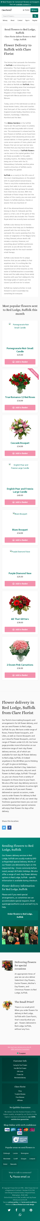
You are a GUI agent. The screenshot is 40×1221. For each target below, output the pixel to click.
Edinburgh (6, 1153)
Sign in (27, 20)
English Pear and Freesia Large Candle (20, 490)
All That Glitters (20, 618)
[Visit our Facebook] (16, 1210)
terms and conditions (29, 1202)
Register (34, 20)
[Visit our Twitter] (9, 1210)
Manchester (6, 1159)
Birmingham (25, 1153)
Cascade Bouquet (20, 442)
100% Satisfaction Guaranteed (20, 1049)
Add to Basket (21, 362)
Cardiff (15, 1159)
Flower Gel (20, 1074)
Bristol (5, 1164)
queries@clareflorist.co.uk (13, 903)
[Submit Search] (35, 16)
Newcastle (13, 1164)
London (15, 1153)
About (12, 20)
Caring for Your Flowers (20, 1065)
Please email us (21, 1176)
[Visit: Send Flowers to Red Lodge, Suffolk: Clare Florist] (9, 828)
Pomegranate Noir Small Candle (20, 350)
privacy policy (13, 1202)
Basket (27, 10)
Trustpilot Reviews (20, 1094)
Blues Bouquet (20, 529)
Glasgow (23, 1159)
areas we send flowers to (24, 1147)
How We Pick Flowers (20, 1068)
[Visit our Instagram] (23, 1210)
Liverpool (32, 1159)
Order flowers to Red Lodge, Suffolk (20, 915)
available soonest (23, 4)
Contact (20, 20)
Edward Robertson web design (23, 1204)
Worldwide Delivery (20, 1078)
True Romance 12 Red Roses (20, 397)
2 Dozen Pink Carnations (20, 664)
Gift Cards (20, 1071)
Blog (20, 1091)
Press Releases (20, 1097)
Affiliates (20, 1100)
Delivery (5, 20)
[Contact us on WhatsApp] (20, 1215)
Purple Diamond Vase (20, 573)
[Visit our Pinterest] (31, 1210)
